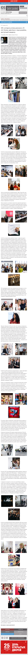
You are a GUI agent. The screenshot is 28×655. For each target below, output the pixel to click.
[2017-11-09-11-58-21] (7, 399)
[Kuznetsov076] (7, 501)
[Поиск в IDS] (27, 16)
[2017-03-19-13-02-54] (7, 267)
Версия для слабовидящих (18, 638)
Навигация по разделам (6, 22)
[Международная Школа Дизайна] (7, 83)
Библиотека (20, 631)
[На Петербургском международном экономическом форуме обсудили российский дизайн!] (7, 547)
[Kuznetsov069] (14, 514)
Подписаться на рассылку (7, 634)
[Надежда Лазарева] (21, 589)
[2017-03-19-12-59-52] (21, 267)
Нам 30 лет (14, 1)
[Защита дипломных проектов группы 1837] (7, 349)
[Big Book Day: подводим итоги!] (7, 130)
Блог (20, 634)
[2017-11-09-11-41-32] (14, 412)
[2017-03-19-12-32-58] (14, 280)
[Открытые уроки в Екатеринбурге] (7, 171)
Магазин (7, 631)
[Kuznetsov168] (21, 501)
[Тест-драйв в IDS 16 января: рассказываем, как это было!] (7, 216)
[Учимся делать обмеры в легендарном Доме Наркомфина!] (7, 450)
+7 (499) (6, 12)
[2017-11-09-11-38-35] (21, 399)
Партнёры (7, 629)
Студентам (20, 629)
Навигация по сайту (5, 3)
